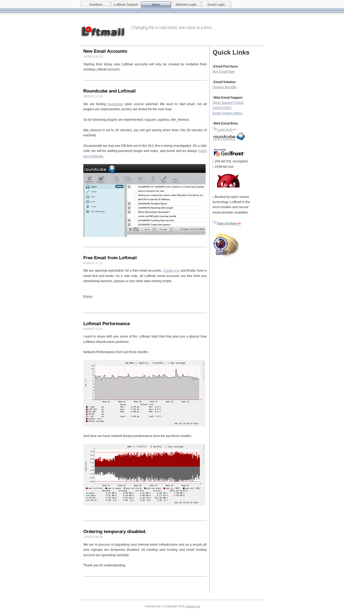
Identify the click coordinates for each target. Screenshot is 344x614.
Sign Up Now (227, 223)
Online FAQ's (222, 108)
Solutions (96, 4)
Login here (225, 130)
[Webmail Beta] (215, 130)
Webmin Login (186, 4)
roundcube (115, 104)
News (156, 4)
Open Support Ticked (228, 103)
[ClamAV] (226, 257)
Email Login (216, 4)
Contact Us (192, 606)
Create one (171, 270)
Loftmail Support (126, 4)
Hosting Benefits (224, 87)
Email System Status (227, 113)
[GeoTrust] (229, 156)
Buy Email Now (224, 71)
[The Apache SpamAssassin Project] (226, 186)
